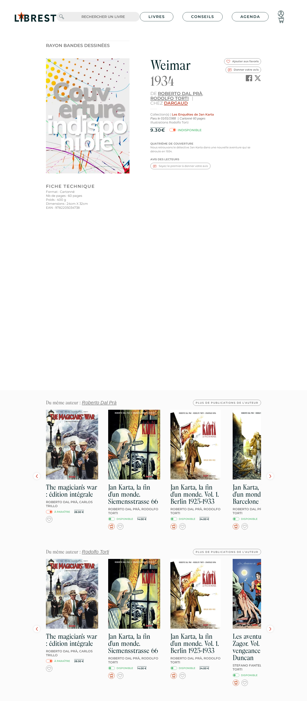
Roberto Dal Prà (180, 93)
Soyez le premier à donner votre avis (183, 166)
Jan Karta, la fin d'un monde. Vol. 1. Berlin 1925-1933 (194, 494)
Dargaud (176, 103)
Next (270, 476)
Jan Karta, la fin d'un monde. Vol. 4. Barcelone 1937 (257, 494)
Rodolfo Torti (169, 98)
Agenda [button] (250, 16)
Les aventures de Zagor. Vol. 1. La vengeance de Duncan (255, 647)
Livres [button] (156, 16)
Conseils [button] (202, 16)
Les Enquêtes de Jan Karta (193, 114)
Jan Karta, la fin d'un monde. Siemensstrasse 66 (133, 494)
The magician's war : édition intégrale (71, 490)
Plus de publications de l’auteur (227, 402)
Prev (36, 476)
